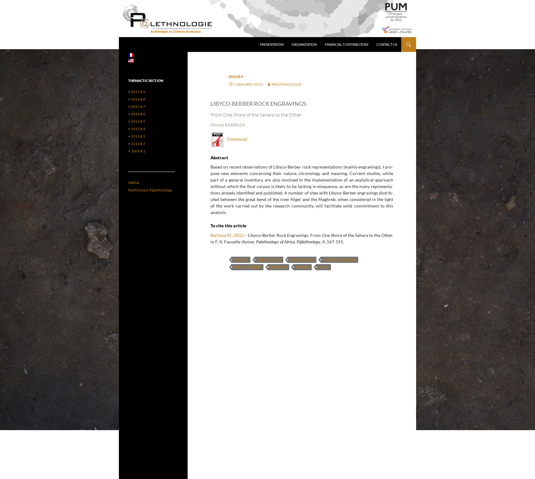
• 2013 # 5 (136, 121)
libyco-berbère (247, 267)
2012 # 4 (235, 76)
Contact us (386, 44)
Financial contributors (346, 44)
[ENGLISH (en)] (131, 60)
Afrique (241, 260)
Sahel (323, 267)
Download (235, 139)
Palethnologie (287, 84)
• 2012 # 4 (136, 128)
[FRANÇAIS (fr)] (131, 54)
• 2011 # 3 (136, 136)
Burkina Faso (302, 260)
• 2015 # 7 (136, 106)
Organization (304, 44)
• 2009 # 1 (136, 151)
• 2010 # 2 (136, 143)
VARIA (133, 182)
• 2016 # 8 (136, 99)
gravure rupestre (339, 260)
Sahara (303, 267)
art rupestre (269, 260)
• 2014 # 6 (136, 114)
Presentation (272, 44)
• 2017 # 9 (136, 91)
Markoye (278, 267)
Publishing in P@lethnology (150, 190)
